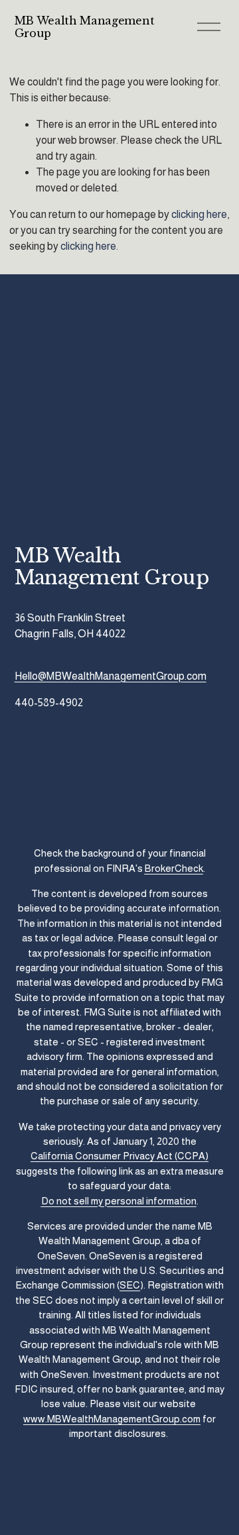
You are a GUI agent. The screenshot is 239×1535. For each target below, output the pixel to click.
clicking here (199, 214)
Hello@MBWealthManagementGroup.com (110, 676)
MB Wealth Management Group (85, 27)
